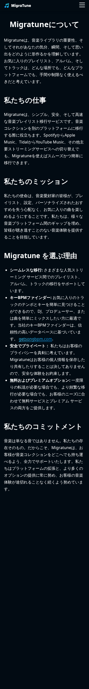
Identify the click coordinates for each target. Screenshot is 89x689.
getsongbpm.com (35, 339)
